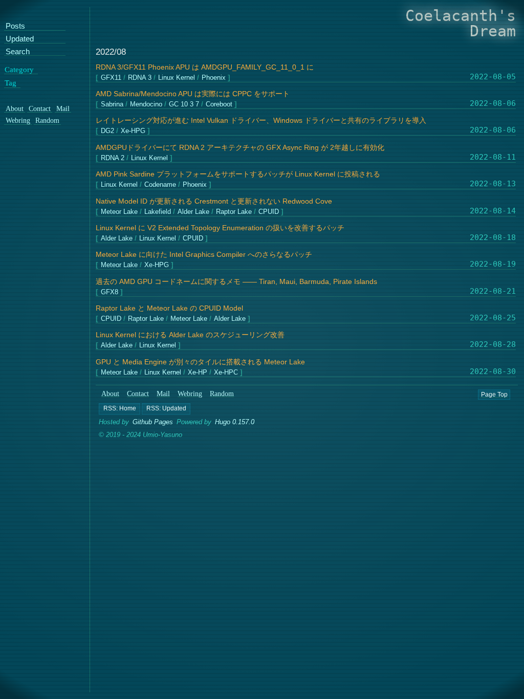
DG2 (107, 131)
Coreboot (219, 104)
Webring (190, 394)
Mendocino (146, 104)
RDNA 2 (112, 158)
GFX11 (111, 77)
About (110, 394)
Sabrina (112, 104)
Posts (15, 26)
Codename (160, 185)
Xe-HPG (133, 131)
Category (19, 69)
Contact (138, 394)
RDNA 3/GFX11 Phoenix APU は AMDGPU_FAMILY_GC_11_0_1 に (205, 67)
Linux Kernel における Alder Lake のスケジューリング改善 (190, 335)
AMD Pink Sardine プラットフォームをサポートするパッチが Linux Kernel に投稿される (238, 174)
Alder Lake (193, 211)
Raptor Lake (234, 211)
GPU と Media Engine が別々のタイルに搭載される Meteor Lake (200, 362)
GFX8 (109, 292)
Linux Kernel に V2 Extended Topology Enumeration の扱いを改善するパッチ (220, 228)
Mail (163, 394)
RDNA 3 (139, 77)
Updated (20, 39)
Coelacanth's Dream (460, 23)
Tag (10, 83)
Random (222, 394)
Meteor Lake (119, 211)
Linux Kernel (176, 77)
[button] (119, 408)
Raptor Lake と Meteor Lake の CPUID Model (169, 308)
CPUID (268, 211)
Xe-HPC (226, 372)
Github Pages (153, 422)
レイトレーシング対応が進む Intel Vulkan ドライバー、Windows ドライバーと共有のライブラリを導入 (261, 120)
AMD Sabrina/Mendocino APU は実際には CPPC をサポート (193, 94)
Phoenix (214, 77)
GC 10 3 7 (184, 104)
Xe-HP (197, 372)
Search (18, 51)
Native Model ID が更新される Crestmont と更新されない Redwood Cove (214, 201)
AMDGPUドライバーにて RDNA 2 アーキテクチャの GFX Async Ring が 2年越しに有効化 (240, 147)
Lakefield (157, 211)
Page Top (494, 394)
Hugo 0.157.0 (234, 422)
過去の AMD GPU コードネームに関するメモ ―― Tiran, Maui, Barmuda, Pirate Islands (236, 282)
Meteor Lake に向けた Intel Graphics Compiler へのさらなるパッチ (204, 254)
